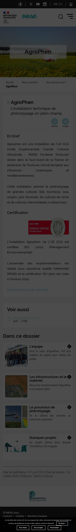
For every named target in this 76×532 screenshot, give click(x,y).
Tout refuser (23, 528)
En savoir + (62, 523)
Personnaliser (54, 528)
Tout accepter (38, 528)
